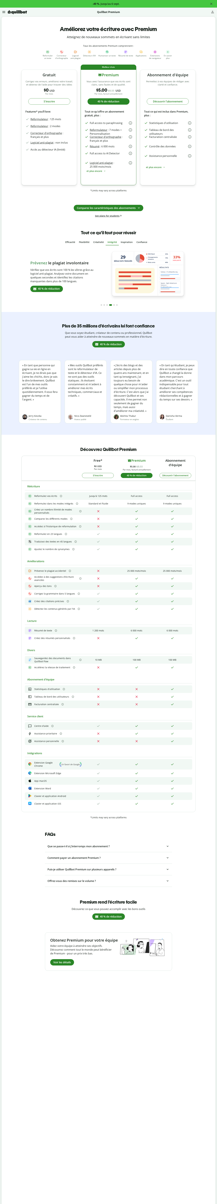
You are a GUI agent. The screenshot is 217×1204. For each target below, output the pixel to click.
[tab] (70, 242)
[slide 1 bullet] (101, 305)
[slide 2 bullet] (104, 305)
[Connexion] (212, 12)
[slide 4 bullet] (110, 305)
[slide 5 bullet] (113, 305)
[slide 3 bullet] (107, 305)
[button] (211, 4)
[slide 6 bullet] (117, 305)
